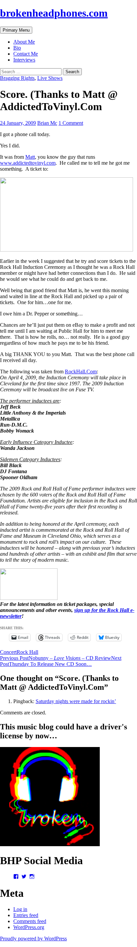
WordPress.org (28, 927)
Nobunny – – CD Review (55, 658)
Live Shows (50, 78)
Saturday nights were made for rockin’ (76, 701)
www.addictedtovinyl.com (28, 163)
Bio (17, 48)
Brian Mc (47, 123)
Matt (30, 157)
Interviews (24, 60)
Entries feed (25, 915)
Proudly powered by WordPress (33, 938)
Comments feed (29, 921)
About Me (24, 42)
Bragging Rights (17, 78)
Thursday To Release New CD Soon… (60, 661)
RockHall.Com (81, 371)
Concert (8, 652)
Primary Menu (16, 30)
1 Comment (71, 123)
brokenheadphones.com (54, 13)
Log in (20, 909)
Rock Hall (27, 652)
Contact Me (25, 54)
